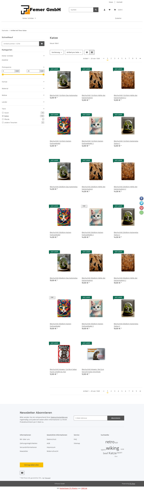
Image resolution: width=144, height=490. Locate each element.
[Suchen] (95, 9)
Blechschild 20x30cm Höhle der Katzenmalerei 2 (125, 188)
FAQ (75, 439)
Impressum (51, 447)
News (111, 2)
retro (110, 441)
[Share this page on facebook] (141, 198)
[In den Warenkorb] (41, 43)
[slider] (2, 74)
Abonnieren (115, 418)
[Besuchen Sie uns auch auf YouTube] (22, 473)
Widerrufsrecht (52, 451)
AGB (48, 443)
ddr (116, 442)
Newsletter (24, 451)
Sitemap (77, 443)
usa (122, 449)
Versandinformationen (28, 447)
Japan (119, 452)
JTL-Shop (132, 484)
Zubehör (5, 60)
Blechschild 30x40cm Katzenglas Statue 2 (126, 325)
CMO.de (84, 488)
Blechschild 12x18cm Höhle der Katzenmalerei (93, 96)
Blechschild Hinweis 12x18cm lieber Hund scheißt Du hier (63, 370)
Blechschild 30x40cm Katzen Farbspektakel (60, 325)
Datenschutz (51, 439)
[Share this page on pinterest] (141, 208)
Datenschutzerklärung (59, 417)
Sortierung (56, 52)
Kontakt (119, 2)
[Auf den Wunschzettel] (74, 69)
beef (105, 453)
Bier (116, 456)
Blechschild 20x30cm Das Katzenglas (64, 187)
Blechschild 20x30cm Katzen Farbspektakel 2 (92, 233)
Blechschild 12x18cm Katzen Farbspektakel (60, 142)
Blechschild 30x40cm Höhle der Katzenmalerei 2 (125, 279)
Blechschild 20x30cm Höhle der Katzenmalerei (93, 188)
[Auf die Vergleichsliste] (68, 69)
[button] (104, 10)
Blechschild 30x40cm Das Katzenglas (64, 278)
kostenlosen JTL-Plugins (69, 488)
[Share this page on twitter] (141, 203)
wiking (112, 448)
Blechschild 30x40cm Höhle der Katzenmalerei (93, 279)
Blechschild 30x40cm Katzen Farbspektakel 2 (92, 325)
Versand (47, 478)
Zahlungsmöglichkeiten (28, 443)
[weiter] (140, 58)
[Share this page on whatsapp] (141, 212)
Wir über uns (25, 439)
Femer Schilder (7, 56)
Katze (113, 453)
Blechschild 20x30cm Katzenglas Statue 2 (126, 233)
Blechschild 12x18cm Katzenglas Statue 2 (126, 142)
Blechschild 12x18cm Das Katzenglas (64, 95)
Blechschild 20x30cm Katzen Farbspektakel (60, 233)
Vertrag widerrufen (31, 465)
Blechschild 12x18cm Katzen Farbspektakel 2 (92, 142)
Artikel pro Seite (73, 52)
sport (103, 449)
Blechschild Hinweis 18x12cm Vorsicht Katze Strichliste (93, 370)
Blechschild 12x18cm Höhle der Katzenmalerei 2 (125, 96)
